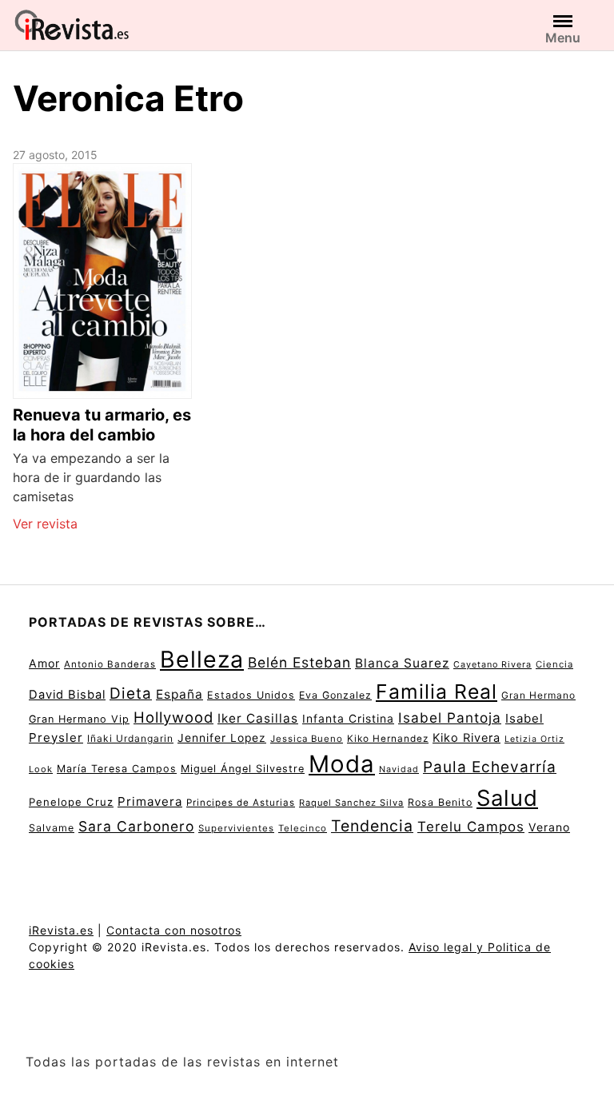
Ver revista (45, 524)
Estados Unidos (251, 695)
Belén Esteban (299, 662)
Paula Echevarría (489, 766)
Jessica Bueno (306, 738)
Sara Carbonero (136, 826)
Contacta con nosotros (173, 930)
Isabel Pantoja (449, 717)
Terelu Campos (470, 827)
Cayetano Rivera (492, 665)
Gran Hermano (538, 695)
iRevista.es (61, 930)
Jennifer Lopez (221, 737)
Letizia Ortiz (534, 739)
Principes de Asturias (240, 802)
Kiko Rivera (466, 738)
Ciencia (554, 664)
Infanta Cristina (348, 718)
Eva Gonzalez (335, 695)
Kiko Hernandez (388, 738)
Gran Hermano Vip (79, 719)
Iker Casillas (257, 718)
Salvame (51, 828)
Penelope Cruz (71, 801)
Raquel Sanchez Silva (351, 802)
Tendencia (372, 825)
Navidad (399, 769)
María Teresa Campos (117, 769)
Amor (44, 663)
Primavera (150, 801)
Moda (342, 764)
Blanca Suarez (402, 663)
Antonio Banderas (110, 664)
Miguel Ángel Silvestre (243, 769)
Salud (507, 797)
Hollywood (173, 717)
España (179, 694)
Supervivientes (236, 828)
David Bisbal (67, 695)
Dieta (131, 693)
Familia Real (436, 691)
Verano (549, 827)
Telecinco (302, 828)
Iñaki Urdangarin (130, 738)
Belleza (202, 659)
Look (41, 769)
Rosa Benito (440, 802)
